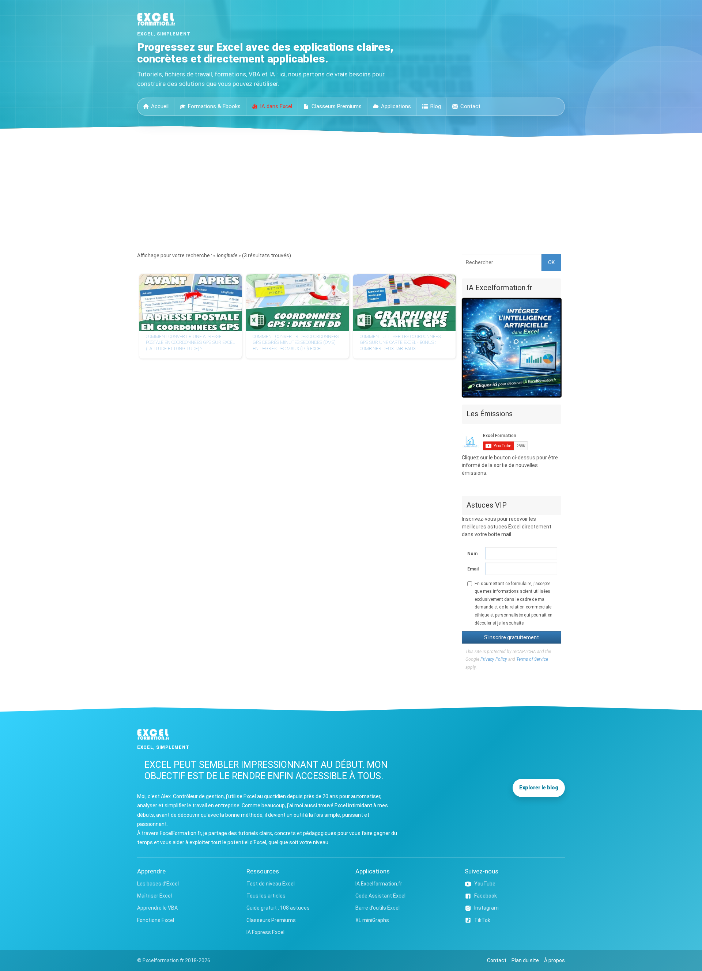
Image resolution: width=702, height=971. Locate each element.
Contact (470, 106)
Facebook (485, 896)
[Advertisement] (351, 192)
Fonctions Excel (155, 920)
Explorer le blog (538, 787)
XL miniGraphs (372, 920)
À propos (554, 960)
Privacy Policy (493, 659)
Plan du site (525, 960)
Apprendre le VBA (157, 908)
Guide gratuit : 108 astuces (278, 908)
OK (551, 262)
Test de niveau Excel (270, 884)
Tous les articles (266, 896)
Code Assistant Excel (380, 896)
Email (472, 569)
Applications (396, 106)
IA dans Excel (276, 106)
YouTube (484, 884)
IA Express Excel (265, 932)
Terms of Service (532, 659)
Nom (472, 553)
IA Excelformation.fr (378, 884)
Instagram (486, 908)
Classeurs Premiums (337, 106)
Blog (435, 106)
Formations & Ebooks (214, 106)
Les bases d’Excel (158, 884)
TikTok (482, 920)
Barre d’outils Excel (377, 908)
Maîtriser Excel (154, 896)
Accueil (160, 106)
